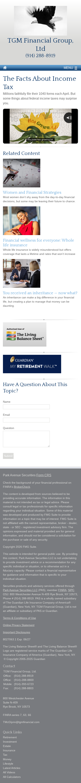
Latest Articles (11, 768)
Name (6, 401)
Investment (10, 741)
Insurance (9, 750)
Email (6, 414)
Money (7, 759)
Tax (5, 754)
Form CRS (43, 475)
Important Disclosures (16, 632)
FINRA (62, 590)
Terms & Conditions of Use (19, 618)
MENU (68, 67)
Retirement (10, 737)
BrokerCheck (22, 486)
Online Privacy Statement (18, 625)
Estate (7, 746)
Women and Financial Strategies (32, 192)
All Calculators (12, 776)
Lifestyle (8, 763)
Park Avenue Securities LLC (20, 590)
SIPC (71, 590)
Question (8, 428)
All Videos (9, 772)
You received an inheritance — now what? (40, 293)
